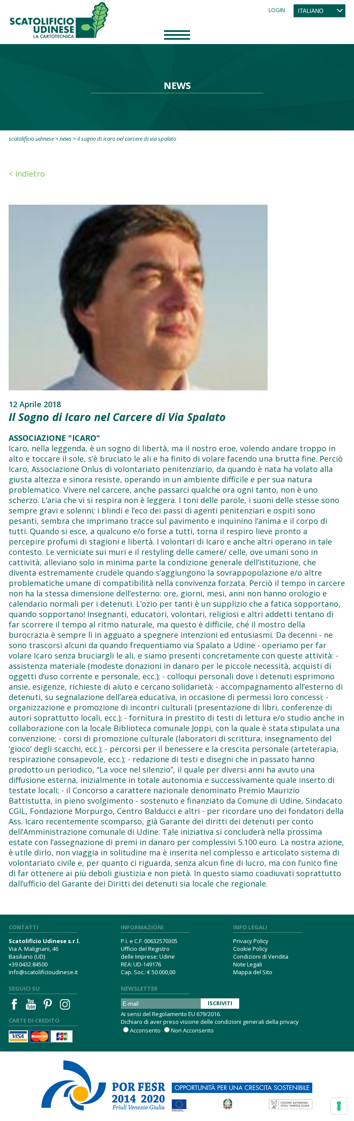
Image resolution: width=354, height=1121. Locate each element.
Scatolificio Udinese (31, 138)
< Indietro (27, 173)
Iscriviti (220, 1003)
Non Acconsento (192, 1030)
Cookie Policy (250, 949)
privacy (289, 1022)
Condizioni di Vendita (260, 956)
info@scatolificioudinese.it (43, 972)
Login (277, 10)
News (66, 138)
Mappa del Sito (252, 972)
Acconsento (145, 1030)
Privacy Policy (251, 941)
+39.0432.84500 (28, 964)
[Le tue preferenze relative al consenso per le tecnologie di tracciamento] (339, 1106)
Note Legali (247, 964)
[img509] (138, 296)
